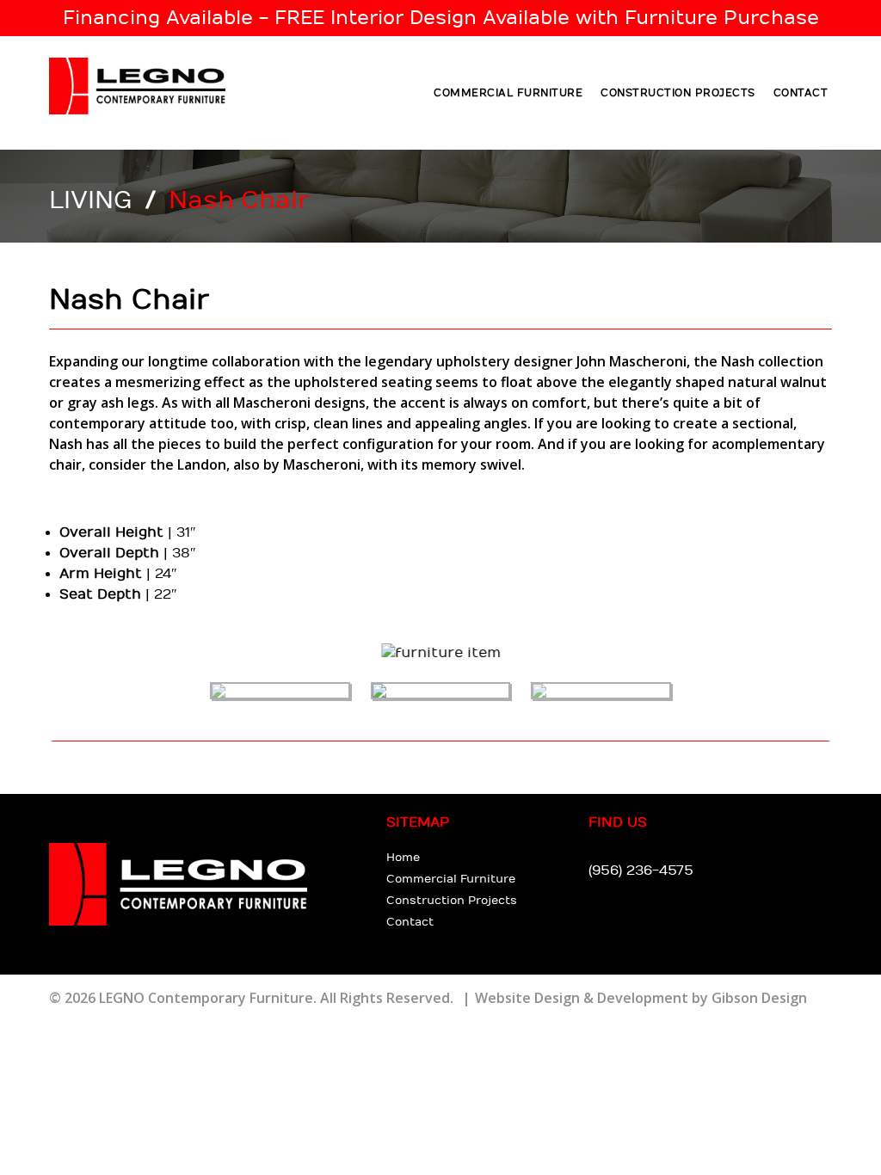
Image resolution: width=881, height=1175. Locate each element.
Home (403, 857)
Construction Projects (678, 93)
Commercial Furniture (508, 93)
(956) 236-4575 (640, 871)
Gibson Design (759, 997)
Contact (801, 93)
